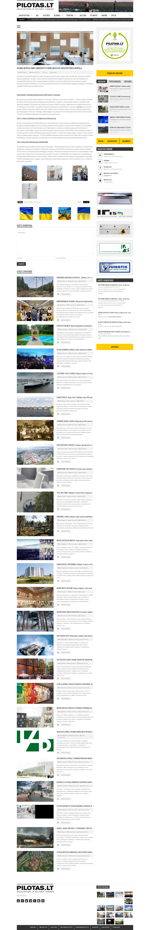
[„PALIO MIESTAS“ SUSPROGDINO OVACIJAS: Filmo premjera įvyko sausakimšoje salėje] (110, 921)
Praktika (70, 15)
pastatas (80, 107)
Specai (113, 15)
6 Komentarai (72, 663)
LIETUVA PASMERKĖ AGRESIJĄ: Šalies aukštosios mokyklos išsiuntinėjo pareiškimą (75, 349)
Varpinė (104, 15)
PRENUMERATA (109, 154)
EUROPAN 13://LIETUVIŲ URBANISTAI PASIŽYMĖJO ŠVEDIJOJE (75, 782)
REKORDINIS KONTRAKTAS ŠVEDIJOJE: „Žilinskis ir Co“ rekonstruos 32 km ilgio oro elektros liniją (75, 277)
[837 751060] (34, 900)
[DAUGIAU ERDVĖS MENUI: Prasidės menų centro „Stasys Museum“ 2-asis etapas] (101, 895)
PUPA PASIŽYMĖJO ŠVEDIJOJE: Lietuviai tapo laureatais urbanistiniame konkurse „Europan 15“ (75, 445)
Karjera (95, 927)
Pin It (79, 202)
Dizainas (57, 15)
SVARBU (106, 160)
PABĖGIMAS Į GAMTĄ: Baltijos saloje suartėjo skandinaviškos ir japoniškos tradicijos (75, 516)
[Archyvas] (38, 900)
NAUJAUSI (102, 81)
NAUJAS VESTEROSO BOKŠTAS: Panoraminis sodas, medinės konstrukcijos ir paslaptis (75, 540)
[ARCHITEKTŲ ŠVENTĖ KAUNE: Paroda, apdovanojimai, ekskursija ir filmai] (119, 921)
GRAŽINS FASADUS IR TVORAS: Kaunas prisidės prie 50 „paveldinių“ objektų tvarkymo (115, 312)
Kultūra (83, 15)
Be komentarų (36, 72)
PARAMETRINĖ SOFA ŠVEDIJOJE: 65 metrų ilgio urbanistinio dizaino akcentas (75, 469)
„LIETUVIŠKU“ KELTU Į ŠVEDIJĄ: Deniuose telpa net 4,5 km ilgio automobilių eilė (75, 373)
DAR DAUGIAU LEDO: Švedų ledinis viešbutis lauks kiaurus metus (75, 636)
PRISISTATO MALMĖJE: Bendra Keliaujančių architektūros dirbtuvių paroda (75, 326)
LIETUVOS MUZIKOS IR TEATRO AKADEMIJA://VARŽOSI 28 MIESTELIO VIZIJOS (75, 806)
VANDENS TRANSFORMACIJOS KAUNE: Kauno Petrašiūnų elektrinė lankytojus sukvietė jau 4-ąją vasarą (93, 19)
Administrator (84, 639)
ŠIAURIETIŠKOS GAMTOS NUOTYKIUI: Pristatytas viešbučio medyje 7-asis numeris (75, 612)
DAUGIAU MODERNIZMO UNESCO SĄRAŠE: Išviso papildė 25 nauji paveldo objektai (115, 332)
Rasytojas (54, 72)
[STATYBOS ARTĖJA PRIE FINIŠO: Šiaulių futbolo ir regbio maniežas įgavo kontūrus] (110, 908)
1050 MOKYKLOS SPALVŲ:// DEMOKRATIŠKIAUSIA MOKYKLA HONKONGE (75, 758)
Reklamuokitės (66, 927)
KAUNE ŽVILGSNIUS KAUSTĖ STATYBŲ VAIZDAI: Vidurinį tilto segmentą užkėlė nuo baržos (121, 127)
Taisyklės (116, 927)
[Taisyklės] (42, 900)
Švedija (30, 202)
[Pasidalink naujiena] (26, 900)
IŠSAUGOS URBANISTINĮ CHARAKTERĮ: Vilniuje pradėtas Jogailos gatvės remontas (115, 322)
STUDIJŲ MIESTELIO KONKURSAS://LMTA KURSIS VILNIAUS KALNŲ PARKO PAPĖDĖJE (75, 852)
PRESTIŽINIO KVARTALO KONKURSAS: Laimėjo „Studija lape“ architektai (115, 285)
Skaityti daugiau (65, 294)
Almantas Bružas (83, 663)
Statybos (46, 15)
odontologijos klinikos (114, 317)
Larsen (26, 202)
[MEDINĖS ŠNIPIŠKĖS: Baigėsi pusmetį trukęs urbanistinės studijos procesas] (119, 915)
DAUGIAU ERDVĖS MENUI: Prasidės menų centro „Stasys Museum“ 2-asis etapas (121, 107)
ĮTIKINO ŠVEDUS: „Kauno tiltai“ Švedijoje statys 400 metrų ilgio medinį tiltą (75, 397)
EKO (37, 15)
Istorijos (93, 15)
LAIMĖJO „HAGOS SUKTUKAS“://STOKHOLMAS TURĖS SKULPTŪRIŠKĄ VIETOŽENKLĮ (75, 828)
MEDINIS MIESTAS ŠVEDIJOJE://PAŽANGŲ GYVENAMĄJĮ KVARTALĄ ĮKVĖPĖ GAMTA (75, 708)
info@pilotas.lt (107, 175)
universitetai (37, 202)
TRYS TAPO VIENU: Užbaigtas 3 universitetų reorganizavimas (75, 493)
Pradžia (33, 927)
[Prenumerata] (18, 900)
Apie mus (54, 927)
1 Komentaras (74, 544)
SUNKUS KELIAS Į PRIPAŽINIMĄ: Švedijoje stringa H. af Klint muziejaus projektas (75, 564)
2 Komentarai (72, 401)
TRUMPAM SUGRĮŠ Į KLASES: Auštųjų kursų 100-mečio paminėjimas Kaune (75, 421)
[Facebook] (22, 900)
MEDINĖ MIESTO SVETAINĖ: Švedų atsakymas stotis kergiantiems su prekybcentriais (75, 588)
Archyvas (105, 927)
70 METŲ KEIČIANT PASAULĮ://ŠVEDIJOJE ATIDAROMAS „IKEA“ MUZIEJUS (75, 684)
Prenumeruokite (82, 927)
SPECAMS (128, 81)
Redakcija (43, 927)
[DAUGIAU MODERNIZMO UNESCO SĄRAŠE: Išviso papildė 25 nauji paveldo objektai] (128, 908)
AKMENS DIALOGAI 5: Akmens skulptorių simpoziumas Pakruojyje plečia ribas (121, 86)
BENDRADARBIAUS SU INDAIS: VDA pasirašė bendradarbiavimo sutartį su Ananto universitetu (75, 301)
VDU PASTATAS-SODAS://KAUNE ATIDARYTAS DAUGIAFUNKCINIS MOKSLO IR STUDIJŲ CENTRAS (75, 660)
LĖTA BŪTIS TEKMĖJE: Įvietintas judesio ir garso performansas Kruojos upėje (121, 96)
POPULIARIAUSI (115, 81)
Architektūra (24, 15)
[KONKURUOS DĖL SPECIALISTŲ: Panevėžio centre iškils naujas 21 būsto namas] (119, 908)
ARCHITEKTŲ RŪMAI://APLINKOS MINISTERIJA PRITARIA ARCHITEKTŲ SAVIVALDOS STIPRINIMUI (75, 732)
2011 (19, 25)
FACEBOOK (108, 167)
